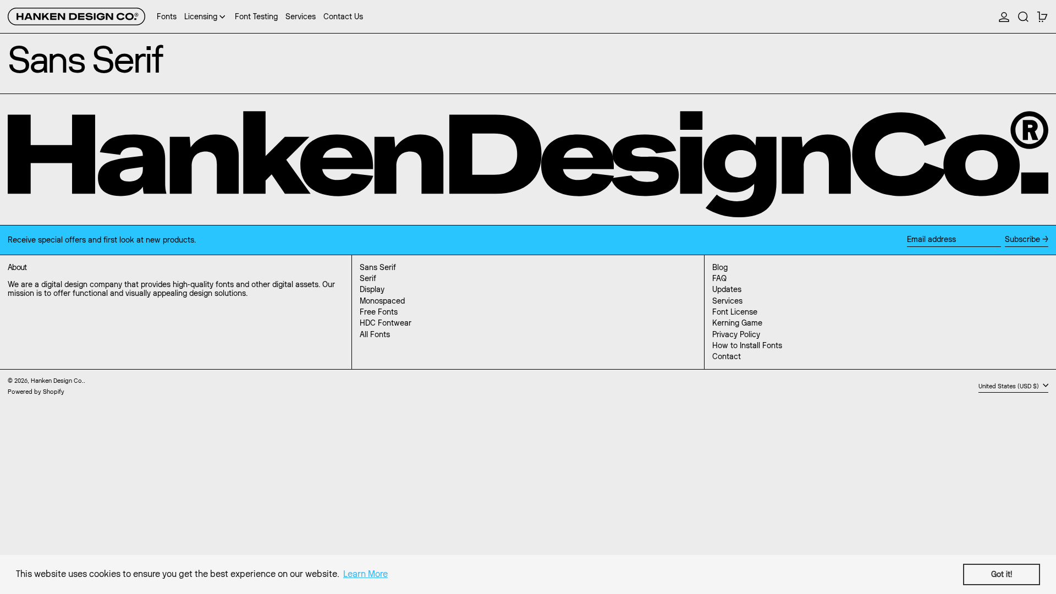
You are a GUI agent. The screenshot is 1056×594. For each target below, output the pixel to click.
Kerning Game (737, 323)
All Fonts (375, 334)
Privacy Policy (736, 334)
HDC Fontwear (385, 323)
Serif (368, 278)
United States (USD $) (1009, 386)
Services (727, 301)
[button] (1023, 16)
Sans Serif (378, 267)
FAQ (719, 278)
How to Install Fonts (747, 345)
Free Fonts (379, 312)
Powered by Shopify (36, 391)
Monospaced (382, 301)
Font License (734, 312)
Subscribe (1022, 239)
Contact (726, 356)
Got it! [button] (1001, 574)
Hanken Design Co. (57, 380)
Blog (720, 267)
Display (372, 289)
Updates (726, 289)
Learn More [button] (365, 574)
